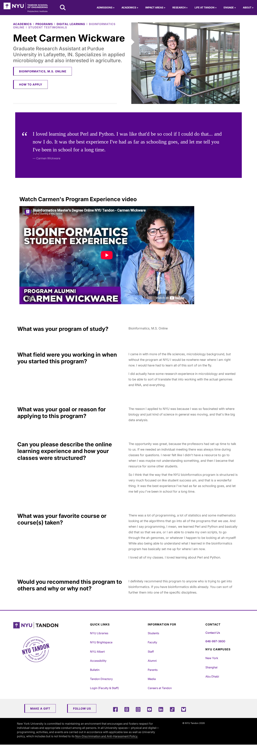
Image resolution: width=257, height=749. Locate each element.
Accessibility (98, 660)
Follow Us (82, 708)
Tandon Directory (101, 679)
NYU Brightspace (101, 642)
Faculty (152, 642)
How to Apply (30, 84)
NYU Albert (97, 651)
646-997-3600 (215, 641)
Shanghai (211, 667)
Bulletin (94, 670)
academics (22, 24)
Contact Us (212, 632)
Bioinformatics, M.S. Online (42, 71)
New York (211, 658)
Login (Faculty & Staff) (104, 688)
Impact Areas (155, 7)
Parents (153, 670)
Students (153, 633)
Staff (151, 651)
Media (152, 679)
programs (44, 24)
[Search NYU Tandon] (63, 8)
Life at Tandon (206, 7)
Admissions (106, 7)
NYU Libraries (99, 633)
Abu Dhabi (212, 676)
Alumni (152, 660)
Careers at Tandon (160, 688)
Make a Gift (40, 708)
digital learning (71, 24)
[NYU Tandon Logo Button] (50, 625)
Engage (230, 7)
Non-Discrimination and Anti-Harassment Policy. (106, 736)
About (248, 7)
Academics (130, 7)
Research (180, 7)
